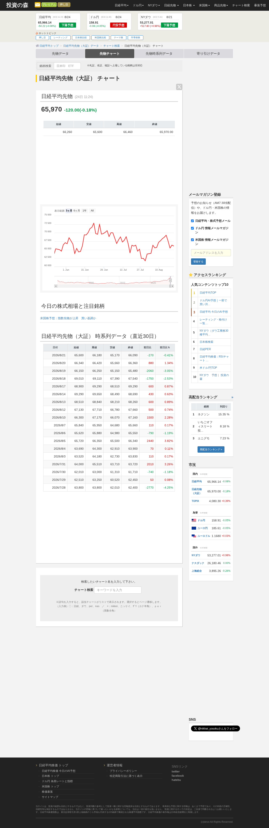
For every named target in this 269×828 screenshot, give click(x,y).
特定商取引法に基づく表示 (126, 775)
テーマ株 (118, 37)
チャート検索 (241, 5)
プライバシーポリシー (123, 770)
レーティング (60, 37)
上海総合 (197, 570)
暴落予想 (260, 5)
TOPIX (195, 501)
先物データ (60, 53)
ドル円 (201, 520)
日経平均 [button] (121, 5)
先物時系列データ (159, 53)
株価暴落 (47, 791)
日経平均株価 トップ (53, 765)
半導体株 (135, 37)
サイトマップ (50, 797)
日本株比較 (81, 37)
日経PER (205, 349)
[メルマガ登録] (38, 4)
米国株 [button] (203, 5)
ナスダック (198, 563)
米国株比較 (100, 37)
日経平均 (197, 481)
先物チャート (110, 53)
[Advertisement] (109, 171)
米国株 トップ (50, 786)
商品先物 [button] (220, 5)
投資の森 (17, 5)
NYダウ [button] (153, 5)
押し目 (64, 4)
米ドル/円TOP (208, 367)
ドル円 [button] (137, 5)
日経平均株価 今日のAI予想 (58, 770)
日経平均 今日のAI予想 (214, 311)
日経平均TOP (208, 292)
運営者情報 (115, 765)
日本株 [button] (188, 5)
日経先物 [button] (170, 5)
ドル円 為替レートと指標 (57, 781)
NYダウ (196, 555)
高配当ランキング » (211, 449)
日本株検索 (206, 341)
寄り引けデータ (208, 53)
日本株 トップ (50, 775)
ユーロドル (204, 535)
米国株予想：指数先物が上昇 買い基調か (68, 318)
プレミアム (49, 4)
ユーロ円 (203, 528)
